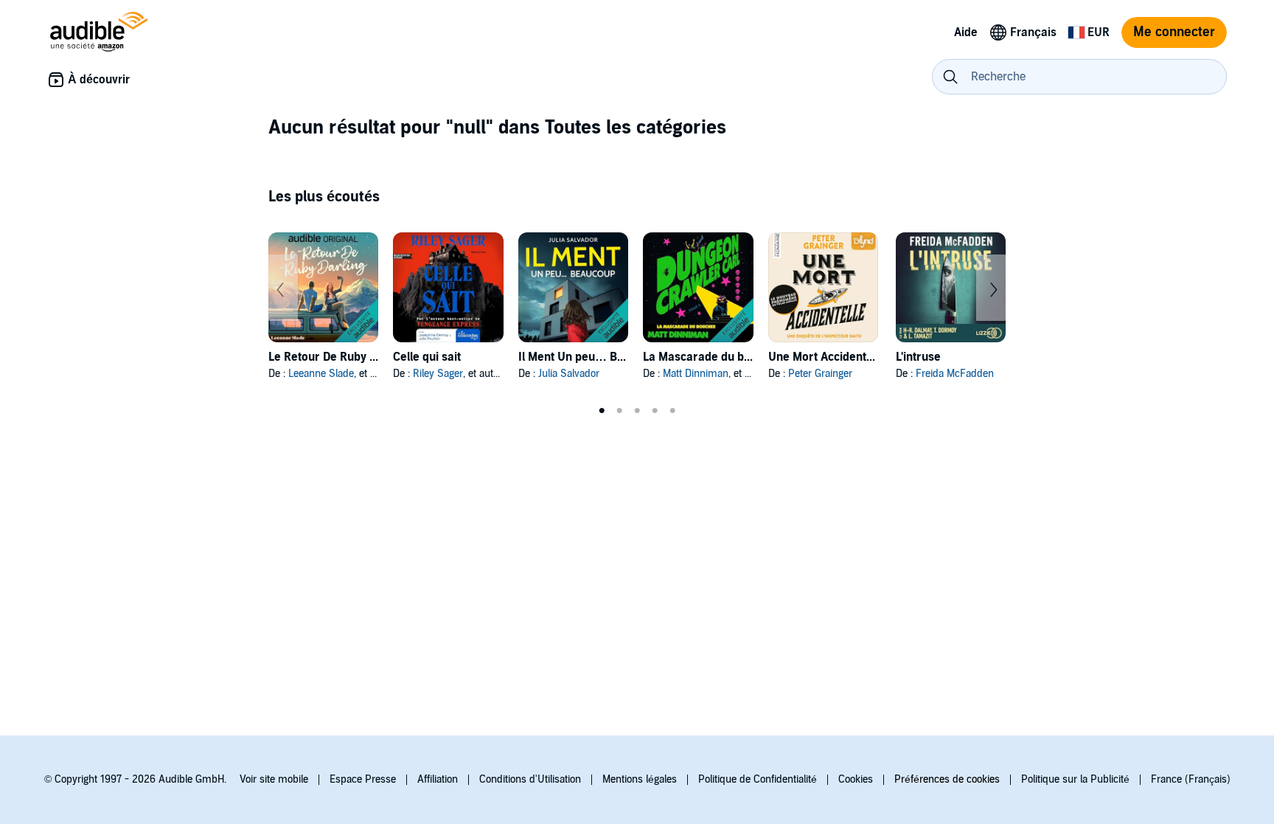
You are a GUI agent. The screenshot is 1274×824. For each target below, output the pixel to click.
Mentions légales (639, 779)
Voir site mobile (274, 779)
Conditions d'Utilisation (530, 779)
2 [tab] (619, 411)
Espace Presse (363, 779)
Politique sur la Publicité (1075, 779)
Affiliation (437, 779)
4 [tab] (654, 411)
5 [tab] (672, 411)
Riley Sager (438, 373)
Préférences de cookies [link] (947, 779)
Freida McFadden (955, 373)
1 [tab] (601, 411)
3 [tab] (637, 411)
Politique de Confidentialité (757, 779)
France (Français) (1191, 779)
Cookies (855, 779)
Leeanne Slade (321, 373)
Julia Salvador (568, 373)
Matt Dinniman (695, 373)
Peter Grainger (820, 373)
